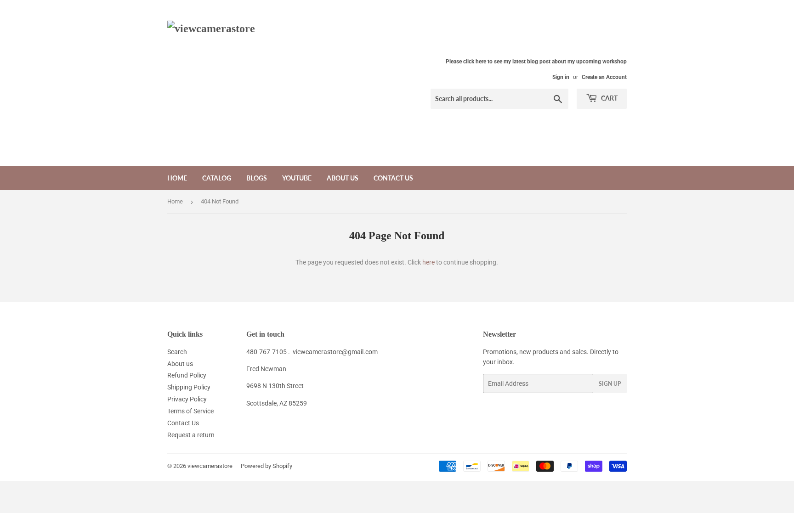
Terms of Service (190, 411)
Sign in (560, 77)
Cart (609, 98)
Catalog (216, 178)
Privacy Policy (187, 399)
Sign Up (610, 383)
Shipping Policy (188, 387)
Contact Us (393, 178)
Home (177, 178)
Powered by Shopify (266, 465)
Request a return (191, 435)
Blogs (256, 178)
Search (177, 351)
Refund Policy (186, 375)
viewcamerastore (210, 465)
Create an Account (604, 77)
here (428, 262)
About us (342, 178)
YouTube (297, 178)
